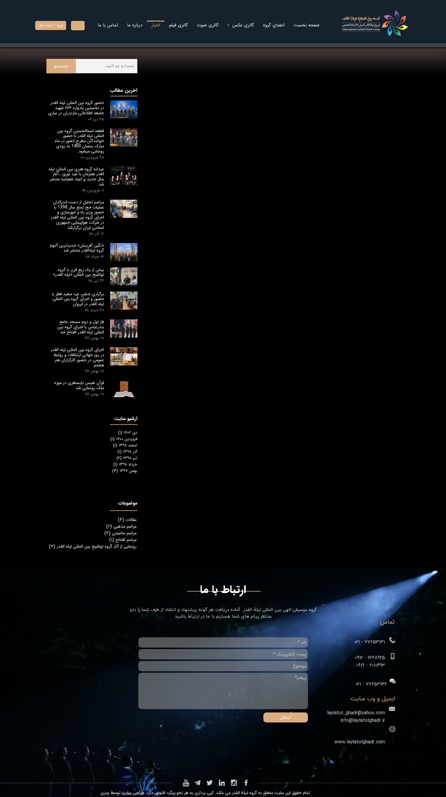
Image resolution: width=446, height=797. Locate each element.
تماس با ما (108, 25)
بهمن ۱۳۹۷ (124, 471)
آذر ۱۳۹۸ (127, 452)
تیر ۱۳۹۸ (127, 458)
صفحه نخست (306, 25)
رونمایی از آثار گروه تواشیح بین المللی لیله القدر (93, 546)
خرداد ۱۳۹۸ (125, 464)
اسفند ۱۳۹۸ (125, 445)
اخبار (155, 25)
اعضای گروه (274, 25)
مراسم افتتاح (123, 539)
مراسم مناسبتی (120, 533)
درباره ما (134, 25)
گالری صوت (207, 25)
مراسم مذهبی (121, 526)
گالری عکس (243, 25)
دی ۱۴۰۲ (127, 432)
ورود (59, 25)
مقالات (127, 519)
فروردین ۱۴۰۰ (123, 439)
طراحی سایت (133, 792)
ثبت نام (45, 25)
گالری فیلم (178, 25)
